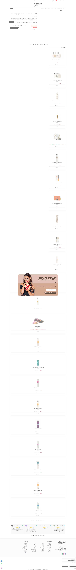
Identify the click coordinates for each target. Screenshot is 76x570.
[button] (1, 561)
